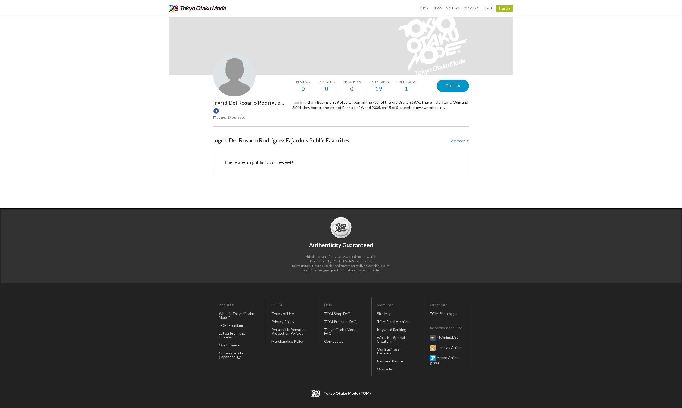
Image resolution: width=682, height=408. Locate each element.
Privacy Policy (282, 321)
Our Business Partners (388, 351)
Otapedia (471, 8)
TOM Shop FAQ (337, 313)
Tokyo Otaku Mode (197, 8)
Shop (424, 8)
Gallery (452, 8)
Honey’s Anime (449, 347)
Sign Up (504, 8)
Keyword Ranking (391, 329)
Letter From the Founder (232, 335)
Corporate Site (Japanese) (231, 355)
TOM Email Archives (394, 321)
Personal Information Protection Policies (289, 331)
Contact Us (333, 341)
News (437, 8)
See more (457, 140)
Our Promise (229, 345)
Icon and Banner (390, 361)
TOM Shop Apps (443, 313)
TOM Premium (231, 325)
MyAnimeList (447, 337)
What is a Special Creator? (391, 339)
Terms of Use (282, 313)
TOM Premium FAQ (340, 321)
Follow (452, 85)
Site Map (384, 313)
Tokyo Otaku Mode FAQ (340, 331)
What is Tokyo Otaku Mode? (236, 315)
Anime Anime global (444, 360)
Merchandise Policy (287, 341)
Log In (489, 8)
